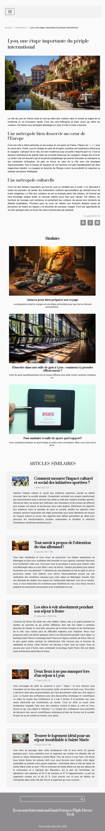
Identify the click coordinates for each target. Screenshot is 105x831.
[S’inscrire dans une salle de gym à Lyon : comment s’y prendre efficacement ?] (52, 338)
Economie (21, 810)
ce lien (92, 145)
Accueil (8, 27)
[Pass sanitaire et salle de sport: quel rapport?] (52, 409)
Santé (54, 810)
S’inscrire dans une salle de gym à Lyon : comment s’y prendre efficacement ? (52, 369)
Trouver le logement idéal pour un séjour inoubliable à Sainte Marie (62, 738)
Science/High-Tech (70, 812)
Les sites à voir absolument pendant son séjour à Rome (63, 609)
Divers (87, 810)
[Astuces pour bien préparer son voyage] (52, 271)
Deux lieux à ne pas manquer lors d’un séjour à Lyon (62, 673)
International (21, 27)
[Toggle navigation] (10, 11)
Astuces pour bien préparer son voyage (52, 300)
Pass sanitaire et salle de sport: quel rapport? (52, 438)
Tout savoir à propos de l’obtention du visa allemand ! (62, 545)
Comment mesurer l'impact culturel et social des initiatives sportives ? (63, 480)
